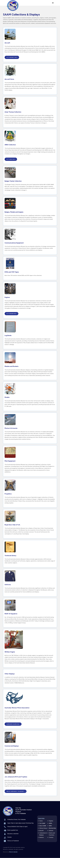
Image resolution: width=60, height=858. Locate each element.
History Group (43, 828)
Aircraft (41, 830)
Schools (51, 830)
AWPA (50, 823)
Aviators (41, 837)
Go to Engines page (11, 313)
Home (41, 821)
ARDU (50, 825)
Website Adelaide (13, 852)
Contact (51, 837)
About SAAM (42, 825)
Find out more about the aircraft (15, 791)
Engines (51, 821)
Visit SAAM (42, 823)
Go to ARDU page (10, 159)
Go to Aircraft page (11, 57)
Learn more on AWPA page (12, 724)
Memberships (52, 828)
